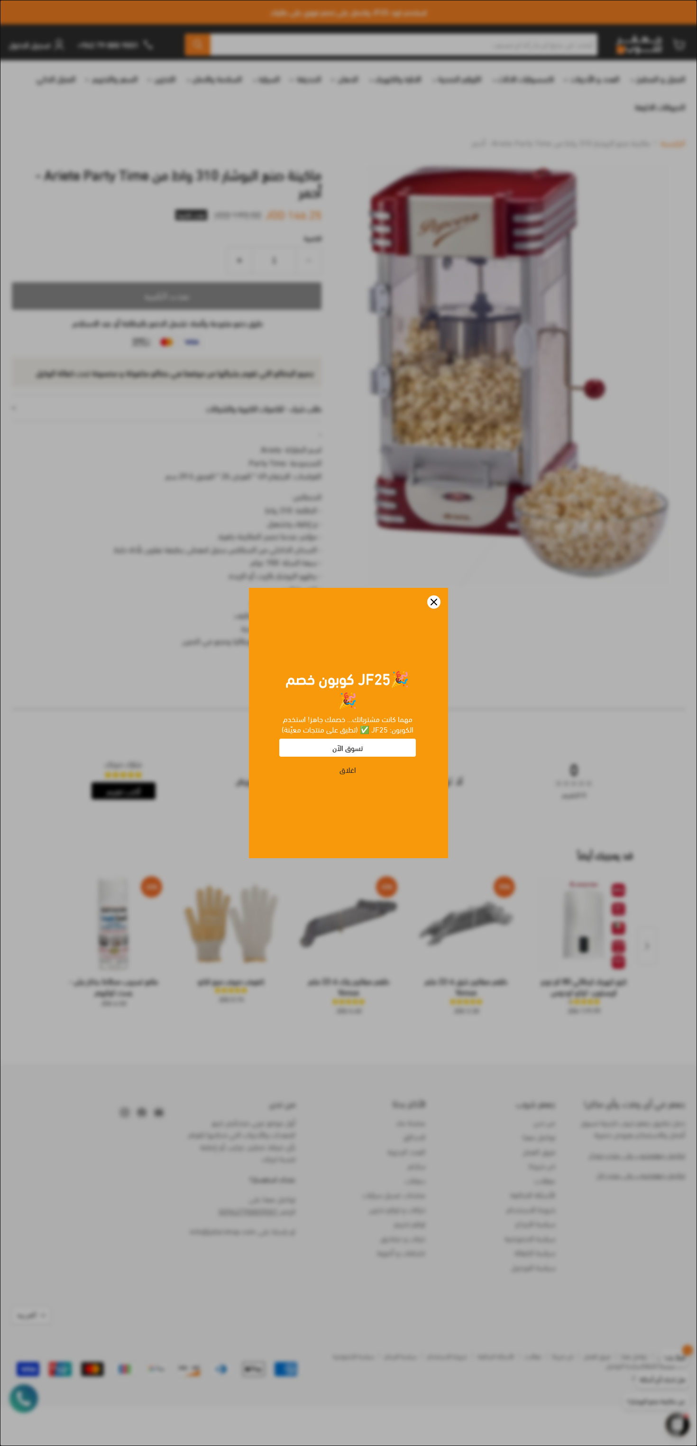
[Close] (433, 602)
